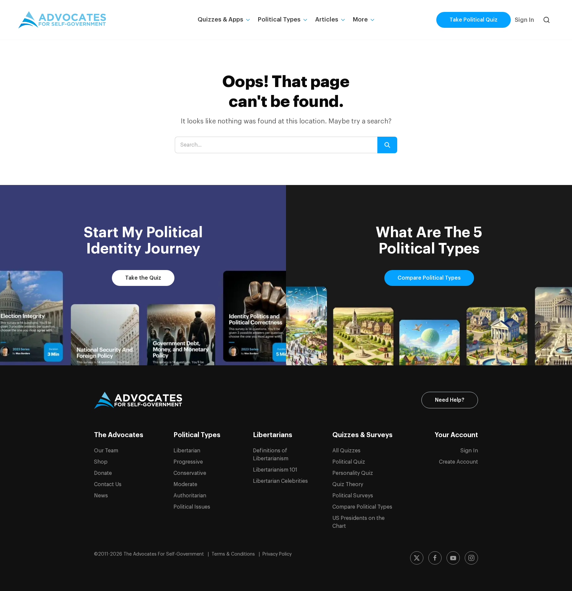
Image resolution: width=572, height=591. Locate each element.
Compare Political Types (429, 278)
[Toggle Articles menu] (343, 20)
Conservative (189, 473)
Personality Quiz (352, 473)
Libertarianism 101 (275, 470)
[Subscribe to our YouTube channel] (453, 558)
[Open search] (546, 20)
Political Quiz (348, 462)
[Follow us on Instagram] (471, 558)
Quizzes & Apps (220, 20)
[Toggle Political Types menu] (305, 20)
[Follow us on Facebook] (435, 558)
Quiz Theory (347, 484)
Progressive (188, 462)
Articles (326, 20)
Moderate (185, 484)
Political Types (279, 20)
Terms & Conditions (234, 554)
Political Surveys (352, 495)
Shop (101, 462)
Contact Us (107, 484)
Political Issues (191, 507)
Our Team (106, 450)
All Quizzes (346, 450)
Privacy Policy (277, 554)
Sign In (524, 20)
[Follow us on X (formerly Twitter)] (416, 558)
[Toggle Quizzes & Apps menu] (248, 20)
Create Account (458, 462)
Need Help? (449, 400)
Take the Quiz (143, 278)
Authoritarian (189, 495)
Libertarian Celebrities (280, 481)
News (101, 495)
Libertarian (186, 450)
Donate (103, 473)
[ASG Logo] (138, 400)
